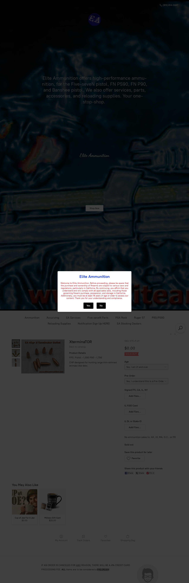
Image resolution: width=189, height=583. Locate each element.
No (101, 305)
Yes (88, 305)
